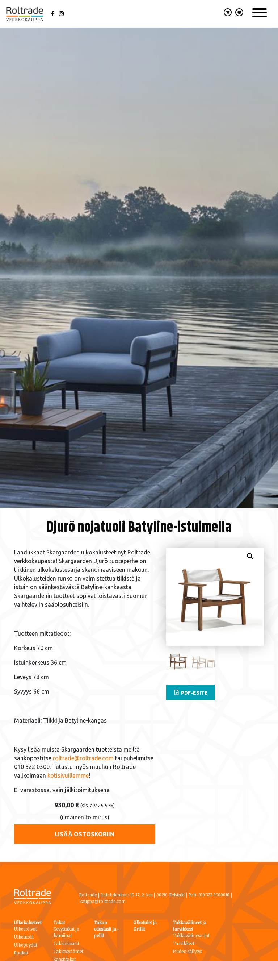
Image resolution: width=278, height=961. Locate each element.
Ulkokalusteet (28, 922)
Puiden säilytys (187, 951)
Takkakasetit (66, 943)
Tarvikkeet (183, 943)
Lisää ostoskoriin (84, 834)
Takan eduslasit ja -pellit (106, 928)
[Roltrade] (24, 13)
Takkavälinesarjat (191, 935)
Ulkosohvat (25, 929)
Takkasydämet (68, 951)
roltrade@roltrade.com (83, 758)
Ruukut (21, 953)
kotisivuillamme (68, 775)
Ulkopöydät (25, 945)
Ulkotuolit (24, 937)
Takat (59, 922)
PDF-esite (194, 693)
